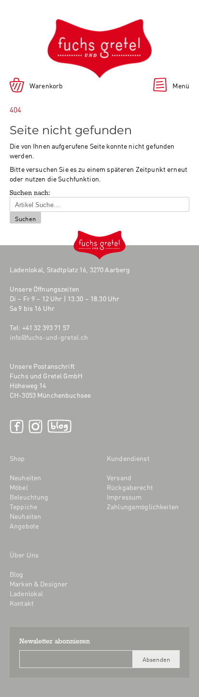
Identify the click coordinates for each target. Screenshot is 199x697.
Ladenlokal (26, 593)
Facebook (17, 426)
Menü (180, 85)
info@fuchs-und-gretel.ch (49, 337)
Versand (119, 477)
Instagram (35, 426)
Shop (17, 458)
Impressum (124, 497)
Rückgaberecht (130, 487)
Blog (59, 426)
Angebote (24, 525)
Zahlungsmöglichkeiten (143, 506)
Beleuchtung (29, 497)
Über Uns (24, 554)
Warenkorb (46, 85)
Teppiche (23, 506)
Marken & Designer (39, 583)
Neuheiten (25, 477)
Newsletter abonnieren (54, 642)
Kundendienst (128, 458)
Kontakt (22, 603)
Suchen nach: (30, 193)
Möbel (19, 487)
